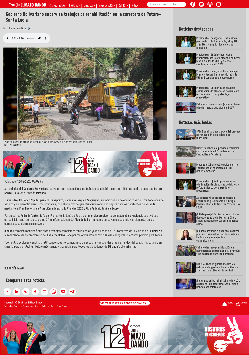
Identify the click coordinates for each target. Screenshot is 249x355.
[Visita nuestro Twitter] (201, 6)
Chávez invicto (57, 6)
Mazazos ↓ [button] (89, 6)
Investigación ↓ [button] (107, 6)
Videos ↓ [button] (136, 6)
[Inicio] (27, 6)
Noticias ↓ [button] (74, 6)
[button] (7, 291)
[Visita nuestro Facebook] (192, 6)
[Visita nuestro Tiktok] (218, 6)
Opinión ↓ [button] (123, 6)
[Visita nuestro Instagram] (210, 6)
